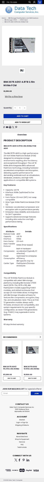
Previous (37, 337)
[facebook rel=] (19, 460)
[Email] (7, 127)
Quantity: (8, 108)
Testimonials (22, 447)
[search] (29, 2)
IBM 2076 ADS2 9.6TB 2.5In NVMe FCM (31, 368)
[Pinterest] (16, 127)
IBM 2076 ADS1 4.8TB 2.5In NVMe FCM (16, 22)
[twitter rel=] (15, 460)
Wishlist (22, 420)
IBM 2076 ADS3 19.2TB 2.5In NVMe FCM (11, 368)
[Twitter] (13, 127)
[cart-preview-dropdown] (39, 2)
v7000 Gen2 (24, 20)
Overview (22, 134)
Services (22, 442)
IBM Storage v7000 (10, 20)
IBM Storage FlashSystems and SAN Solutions (23, 18)
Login (18, 422)
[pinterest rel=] (23, 460)
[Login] (34, 2)
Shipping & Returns (22, 425)
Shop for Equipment (22, 439)
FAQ (22, 445)
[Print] (10, 127)
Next (40, 337)
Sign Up (25, 422)
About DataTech (22, 437)
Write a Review (14, 96)
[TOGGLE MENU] (3, 2)
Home (4, 18)
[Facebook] (4, 127)
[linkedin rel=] (27, 460)
